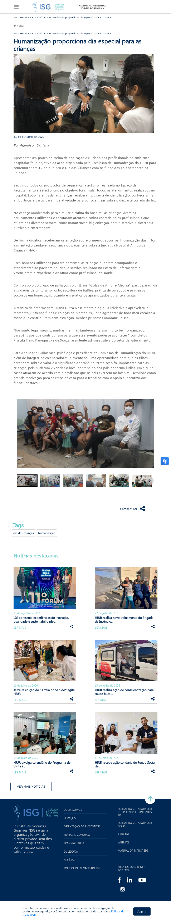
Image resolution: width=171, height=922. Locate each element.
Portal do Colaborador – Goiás (136, 824)
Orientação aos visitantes (82, 826)
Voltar (20, 26)
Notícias (41, 17)
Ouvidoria (71, 851)
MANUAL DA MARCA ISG (133, 850)
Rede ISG (123, 834)
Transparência (74, 843)
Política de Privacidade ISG (82, 868)
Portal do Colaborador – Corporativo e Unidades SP (136, 812)
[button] (27, 480)
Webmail (123, 842)
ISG (15, 17)
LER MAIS (20, 627)
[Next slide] (149, 481)
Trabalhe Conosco (77, 834)
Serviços (70, 818)
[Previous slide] (21, 481)
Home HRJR (27, 17)
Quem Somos (73, 809)
